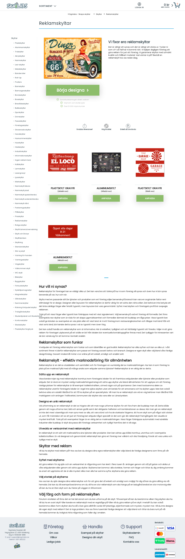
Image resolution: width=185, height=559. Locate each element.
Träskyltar (19, 51)
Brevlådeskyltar (22, 103)
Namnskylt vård (22, 203)
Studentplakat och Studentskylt (28, 316)
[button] (47, 5)
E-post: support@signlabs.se (17, 537)
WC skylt (18, 272)
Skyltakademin (131, 532)
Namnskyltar (20, 60)
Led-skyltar (20, 64)
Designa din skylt (92, 537)
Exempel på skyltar (92, 532)
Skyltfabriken (20, 238)
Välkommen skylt (22, 268)
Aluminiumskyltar (22, 47)
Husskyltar (19, 142)
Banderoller (20, 73)
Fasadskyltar (20, 121)
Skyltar (99, 14)
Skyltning (19, 242)
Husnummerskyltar (23, 138)
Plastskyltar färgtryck (24, 329)
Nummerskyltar (21, 303)
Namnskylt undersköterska (26, 199)
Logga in (139, 7)
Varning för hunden (23, 255)
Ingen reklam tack (23, 160)
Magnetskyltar (21, 294)
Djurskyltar (19, 112)
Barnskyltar (20, 86)
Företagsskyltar (22, 125)
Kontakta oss (131, 541)
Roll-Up (18, 77)
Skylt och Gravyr (22, 233)
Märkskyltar (20, 181)
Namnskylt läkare (22, 186)
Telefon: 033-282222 (17, 539)
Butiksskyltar (20, 108)
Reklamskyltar (112, 14)
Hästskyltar (20, 147)
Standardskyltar (22, 246)
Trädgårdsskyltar (22, 311)
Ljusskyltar (19, 177)
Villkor (53, 537)
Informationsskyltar (23, 155)
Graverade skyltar (23, 129)
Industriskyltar (21, 151)
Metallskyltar (20, 69)
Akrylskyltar (20, 56)
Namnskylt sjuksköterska (26, 194)
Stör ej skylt (20, 251)
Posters (18, 82)
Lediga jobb (54, 541)
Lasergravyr (20, 173)
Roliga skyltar (21, 225)
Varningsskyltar (22, 259)
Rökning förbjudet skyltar (26, 307)
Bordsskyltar (20, 95)
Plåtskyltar (19, 212)
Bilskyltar (19, 277)
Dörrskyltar (20, 116)
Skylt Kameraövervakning (26, 229)
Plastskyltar (20, 43)
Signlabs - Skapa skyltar (79, 14)
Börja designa (71, 90)
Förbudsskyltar (21, 285)
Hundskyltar (20, 134)
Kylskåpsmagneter (23, 290)
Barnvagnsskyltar (22, 90)
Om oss (53, 532)
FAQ (131, 537)
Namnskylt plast (22, 190)
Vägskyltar (19, 264)
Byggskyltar (20, 281)
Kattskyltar (19, 164)
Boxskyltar (19, 99)
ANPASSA (63, 198)
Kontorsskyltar (21, 320)
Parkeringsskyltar (22, 207)
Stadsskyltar (20, 324)
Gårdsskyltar (20, 298)
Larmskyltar (20, 168)
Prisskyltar (19, 216)
